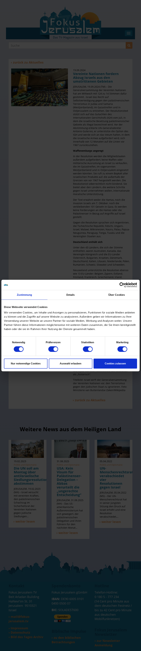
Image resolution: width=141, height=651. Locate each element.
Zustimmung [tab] (24, 294)
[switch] (53, 349)
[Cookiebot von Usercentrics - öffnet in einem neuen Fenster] (122, 284)
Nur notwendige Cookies (26, 363)
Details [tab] (70, 294)
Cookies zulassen (115, 363)
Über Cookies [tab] (116, 294)
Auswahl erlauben (70, 363)
